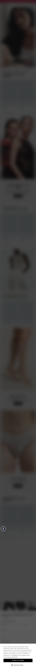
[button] (18, 665)
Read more (15, 657)
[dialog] (18, 656)
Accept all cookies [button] (18, 660)
